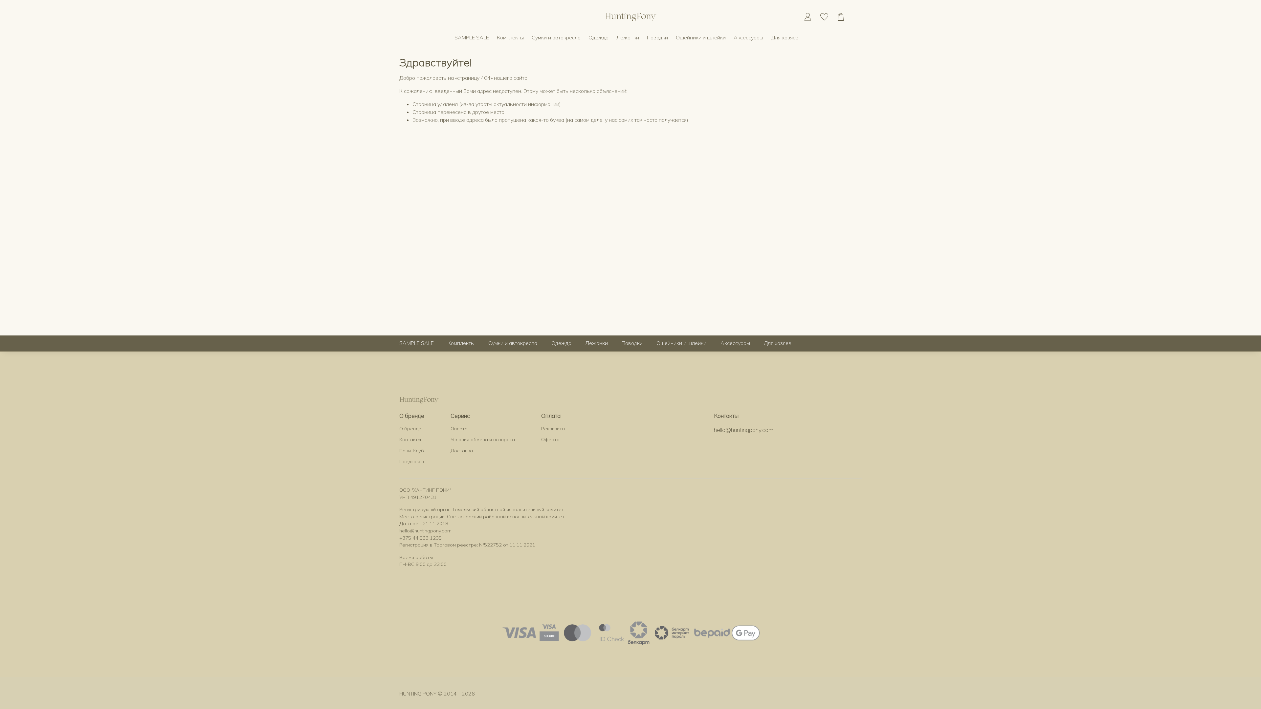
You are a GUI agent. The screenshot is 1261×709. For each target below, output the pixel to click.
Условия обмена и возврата (483, 439)
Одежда (598, 37)
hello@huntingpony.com (743, 429)
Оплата (459, 429)
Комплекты (510, 37)
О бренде (410, 429)
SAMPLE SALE (471, 37)
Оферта (550, 439)
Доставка (462, 451)
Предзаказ (411, 461)
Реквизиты (553, 429)
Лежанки (627, 37)
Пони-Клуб (411, 451)
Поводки (657, 37)
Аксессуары (748, 37)
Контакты (410, 439)
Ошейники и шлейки (701, 37)
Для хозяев (785, 37)
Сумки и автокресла (556, 37)
